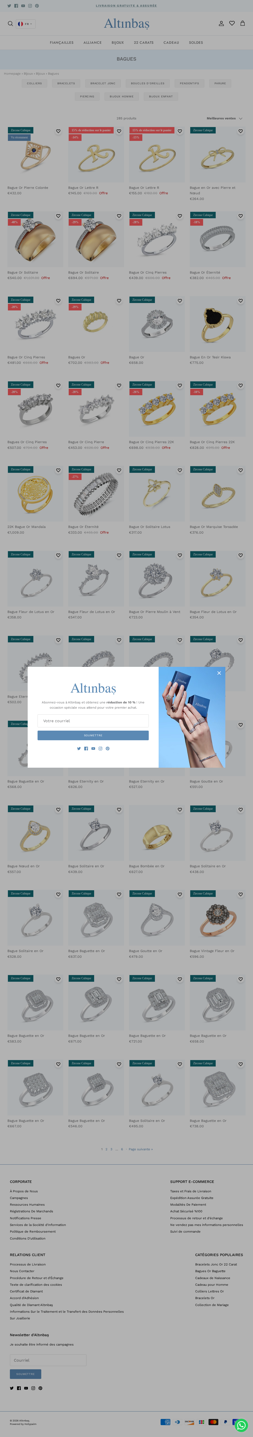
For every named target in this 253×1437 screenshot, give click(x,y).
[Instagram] (100, 748)
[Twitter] (79, 748)
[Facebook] (86, 748)
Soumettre (93, 735)
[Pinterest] (107, 748)
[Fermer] (219, 673)
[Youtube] (93, 748)
